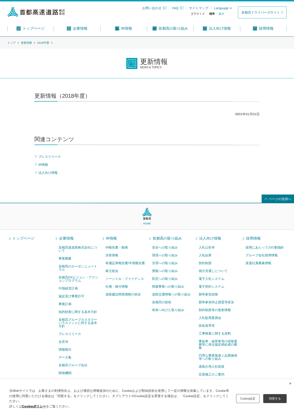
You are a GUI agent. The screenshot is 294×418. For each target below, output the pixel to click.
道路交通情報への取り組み (171, 294)
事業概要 (65, 258)
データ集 (65, 357)
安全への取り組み (165, 247)
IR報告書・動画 (116, 247)
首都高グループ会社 (73, 365)
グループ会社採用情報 (262, 255)
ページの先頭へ (280, 199)
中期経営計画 (68, 288)
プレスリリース (70, 334)
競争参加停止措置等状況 (216, 302)
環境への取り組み (165, 255)
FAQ (175, 8)
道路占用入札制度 (211, 366)
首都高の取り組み (167, 238)
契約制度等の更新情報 (215, 310)
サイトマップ (198, 8)
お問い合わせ (151, 8)
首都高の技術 (161, 302)
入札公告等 (207, 247)
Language (221, 8)
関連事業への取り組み (168, 286)
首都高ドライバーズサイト (260, 12)
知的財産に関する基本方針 (78, 312)
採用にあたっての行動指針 (265, 247)
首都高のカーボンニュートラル (78, 267)
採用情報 (253, 238)
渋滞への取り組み (165, 263)
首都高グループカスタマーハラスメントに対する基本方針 (78, 323)
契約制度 (205, 263)
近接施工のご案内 (211, 374)
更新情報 (26, 42)
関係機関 (65, 373)
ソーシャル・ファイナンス (124, 279)
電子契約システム (211, 286)
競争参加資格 (208, 294)
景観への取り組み (165, 271)
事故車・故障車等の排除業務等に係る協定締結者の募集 (218, 344)
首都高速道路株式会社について (78, 249)
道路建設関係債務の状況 (123, 294)
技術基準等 (207, 325)
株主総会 (111, 271)
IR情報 (111, 238)
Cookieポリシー (34, 406)
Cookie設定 (247, 398)
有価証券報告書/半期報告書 (125, 263)
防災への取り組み (165, 279)
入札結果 (205, 255)
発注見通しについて (213, 271)
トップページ (23, 238)
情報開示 (65, 349)
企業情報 (66, 238)
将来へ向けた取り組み (168, 310)
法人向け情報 (210, 238)
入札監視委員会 (210, 318)
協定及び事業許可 (71, 296)
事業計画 (65, 304)
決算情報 (111, 255)
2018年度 (43, 42)
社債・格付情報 (116, 286)
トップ (11, 42)
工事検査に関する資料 (215, 333)
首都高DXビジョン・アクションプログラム (78, 278)
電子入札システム (211, 279)
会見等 (63, 342)
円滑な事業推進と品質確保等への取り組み (218, 357)
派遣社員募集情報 (258, 263)
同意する (275, 398)
